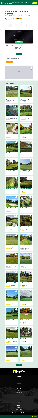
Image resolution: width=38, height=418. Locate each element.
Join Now (19, 53)
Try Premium (17, 2)
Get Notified (9, 61)
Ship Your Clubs (19, 41)
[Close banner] (31, 31)
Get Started (34, 2)
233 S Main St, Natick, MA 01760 (11, 15)
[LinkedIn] (25, 412)
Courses (12, 2)
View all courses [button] (10, 7)
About (22, 2)
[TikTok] (15, 412)
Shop (26, 2)
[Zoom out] (31, 68)
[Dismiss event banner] (36, 416)
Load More (19, 364)
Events (19, 394)
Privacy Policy (19, 407)
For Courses (19, 388)
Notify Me (19, 18)
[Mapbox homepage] (7, 77)
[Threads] (23, 412)
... (31, 25)
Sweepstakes (19, 390)
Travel (19, 381)
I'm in (34, 416)
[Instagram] (13, 412)
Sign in (29, 2)
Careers (19, 400)
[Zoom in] (31, 66)
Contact (19, 402)
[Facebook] (17, 412)
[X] (19, 412)
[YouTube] (21, 412)
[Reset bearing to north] (31, 69)
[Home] (19, 372)
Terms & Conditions (19, 409)
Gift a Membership (19, 392)
